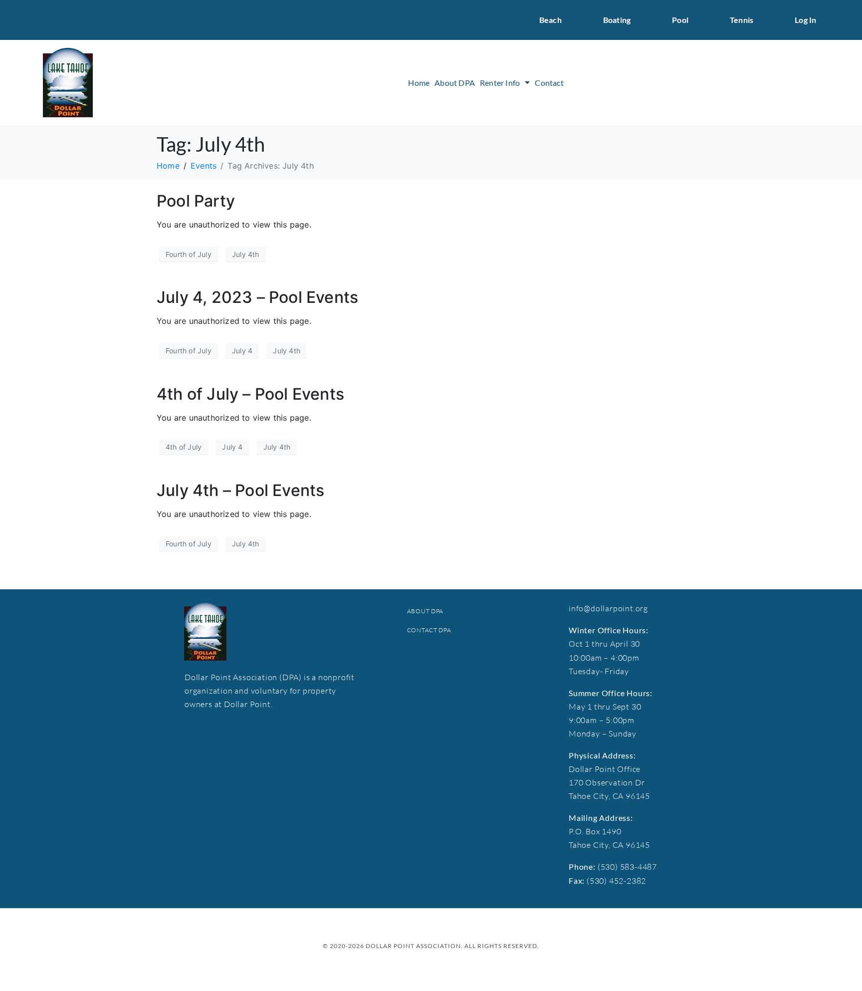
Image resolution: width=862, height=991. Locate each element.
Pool (680, 19)
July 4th (245, 254)
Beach (550, 19)
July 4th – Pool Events (240, 490)
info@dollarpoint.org (608, 608)
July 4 (242, 350)
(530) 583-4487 (627, 867)
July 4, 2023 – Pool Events (257, 297)
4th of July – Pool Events (250, 394)
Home (419, 82)
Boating (617, 19)
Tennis (741, 19)
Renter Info (500, 82)
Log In (805, 19)
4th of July (184, 447)
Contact (549, 82)
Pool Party (196, 201)
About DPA (454, 82)
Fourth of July (189, 254)
